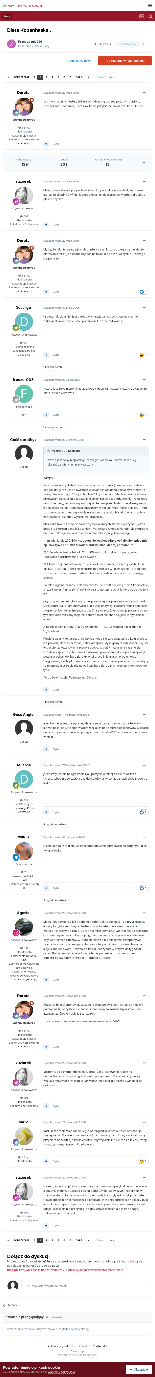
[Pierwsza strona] (8, 77)
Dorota (23, 92)
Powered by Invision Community (77, 1354)
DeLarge (23, 307)
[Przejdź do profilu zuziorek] (24, 195)
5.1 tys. (25, 127)
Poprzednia (21, 77)
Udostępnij (103, 44)
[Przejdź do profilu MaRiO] (24, 851)
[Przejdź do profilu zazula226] (11, 43)
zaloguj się (135, 1261)
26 (25, 872)
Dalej (79, 77)
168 (25, 948)
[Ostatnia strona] (88, 77)
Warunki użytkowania (61, 1371)
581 (25, 216)
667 (25, 342)
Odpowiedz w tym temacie (125, 60)
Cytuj (56, 143)
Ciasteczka (100, 1346)
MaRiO (23, 837)
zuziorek (23, 181)
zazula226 (34, 41)
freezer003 (23, 380)
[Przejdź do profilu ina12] (24, 1136)
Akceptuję (140, 1369)
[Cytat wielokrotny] (46, 144)
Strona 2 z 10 (105, 77)
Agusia (23, 913)
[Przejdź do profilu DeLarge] (24, 322)
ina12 (23, 1122)
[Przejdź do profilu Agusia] (24, 927)
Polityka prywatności (61, 1346)
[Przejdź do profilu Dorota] (24, 107)
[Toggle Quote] (49, 450)
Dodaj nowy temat (79, 60)
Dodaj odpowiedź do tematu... (49, 1286)
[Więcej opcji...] (145, 92)
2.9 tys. (25, 1157)
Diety (46, 46)
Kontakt (84, 1346)
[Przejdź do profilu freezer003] (24, 394)
